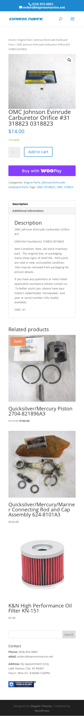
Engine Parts (25, 40)
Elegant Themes (41, 706)
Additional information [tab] (28, 211)
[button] (69, 60)
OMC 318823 (65, 187)
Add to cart (38, 151)
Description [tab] (20, 204)
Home (12, 40)
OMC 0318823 (46, 187)
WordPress (42, 711)
